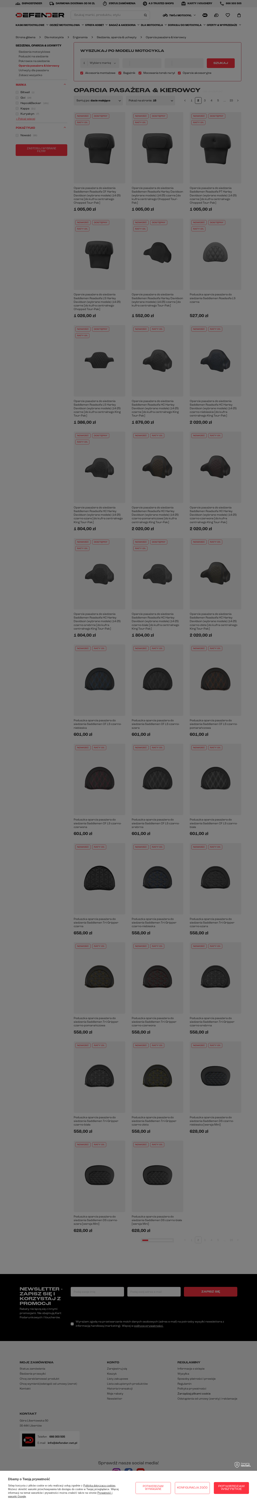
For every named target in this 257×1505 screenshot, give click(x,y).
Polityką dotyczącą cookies (99, 1485)
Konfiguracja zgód (192, 1487)
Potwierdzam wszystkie (231, 1488)
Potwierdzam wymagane (153, 1488)
